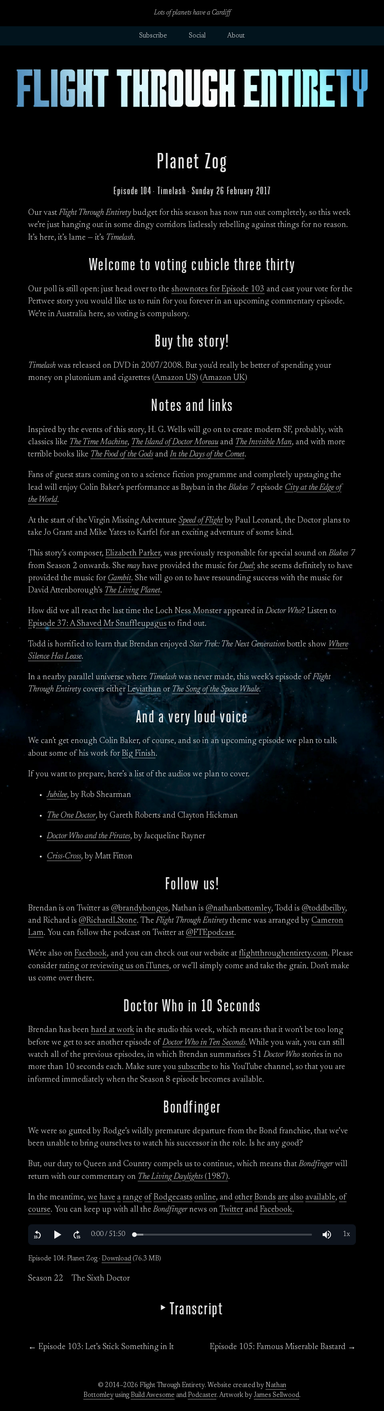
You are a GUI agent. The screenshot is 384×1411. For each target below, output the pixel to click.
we (92, 1197)
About (236, 36)
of (148, 1197)
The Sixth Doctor (101, 1278)
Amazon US (175, 378)
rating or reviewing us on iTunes (114, 966)
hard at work (112, 1030)
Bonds (265, 1197)
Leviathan (144, 689)
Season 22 (45, 1278)
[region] (192, 1234)
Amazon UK (223, 378)
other (243, 1197)
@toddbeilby (323, 908)
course (39, 1210)
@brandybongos (139, 908)
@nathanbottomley (238, 908)
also (296, 1197)
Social (197, 36)
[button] (37, 1234)
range (132, 1197)
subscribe (194, 1067)
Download (116, 1259)
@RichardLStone (108, 921)
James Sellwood (276, 1395)
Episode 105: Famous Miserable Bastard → (283, 1347)
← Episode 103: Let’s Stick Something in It (101, 1347)
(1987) (183, 1177)
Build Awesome (153, 1395)
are (283, 1197)
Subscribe (153, 36)
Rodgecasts (173, 1197)
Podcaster (202, 1395)
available (320, 1197)
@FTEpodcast (210, 933)
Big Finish (138, 754)
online (205, 1197)
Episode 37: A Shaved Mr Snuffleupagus (97, 624)
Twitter (231, 1210)
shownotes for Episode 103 (218, 289)
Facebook (90, 953)
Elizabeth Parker (132, 553)
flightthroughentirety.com (283, 953)
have (107, 1197)
